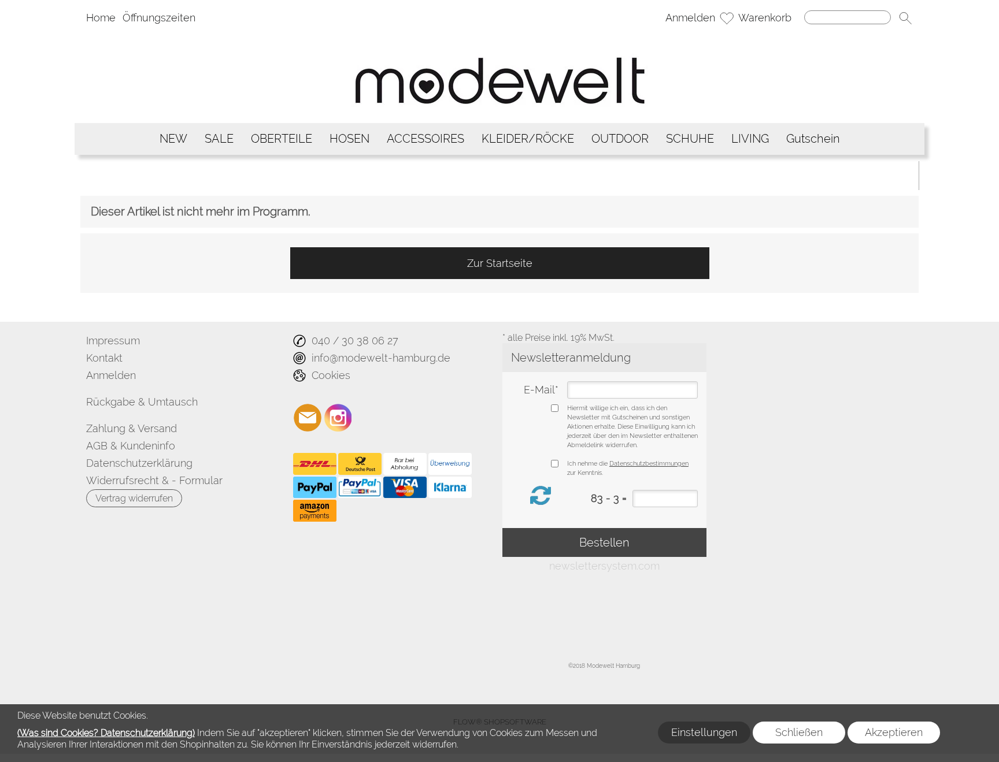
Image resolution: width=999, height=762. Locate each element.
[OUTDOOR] (620, 139)
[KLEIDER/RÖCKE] (528, 139)
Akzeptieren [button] (894, 732)
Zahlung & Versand (131, 428)
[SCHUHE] (690, 139)
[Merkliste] (726, 17)
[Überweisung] (450, 464)
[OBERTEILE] (281, 139)
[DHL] (314, 464)
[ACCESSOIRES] (425, 139)
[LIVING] (750, 139)
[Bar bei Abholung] (405, 464)
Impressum (113, 340)
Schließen (799, 732)
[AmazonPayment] (314, 511)
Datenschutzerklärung (139, 463)
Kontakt (104, 358)
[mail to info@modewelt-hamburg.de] (307, 417)
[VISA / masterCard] (405, 488)
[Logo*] (500, 37)
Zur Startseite (499, 263)
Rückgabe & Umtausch (142, 402)
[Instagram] (338, 417)
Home (101, 18)
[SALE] (219, 139)
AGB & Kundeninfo (130, 446)
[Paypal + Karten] (360, 488)
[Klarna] (450, 488)
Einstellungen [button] (704, 732)
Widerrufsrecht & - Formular (154, 480)
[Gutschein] (813, 139)
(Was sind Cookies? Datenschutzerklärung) (106, 732)
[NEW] (173, 139)
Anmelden (690, 18)
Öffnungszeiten (159, 18)
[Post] (360, 464)
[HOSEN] (349, 139)
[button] (905, 17)
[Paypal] (314, 488)
